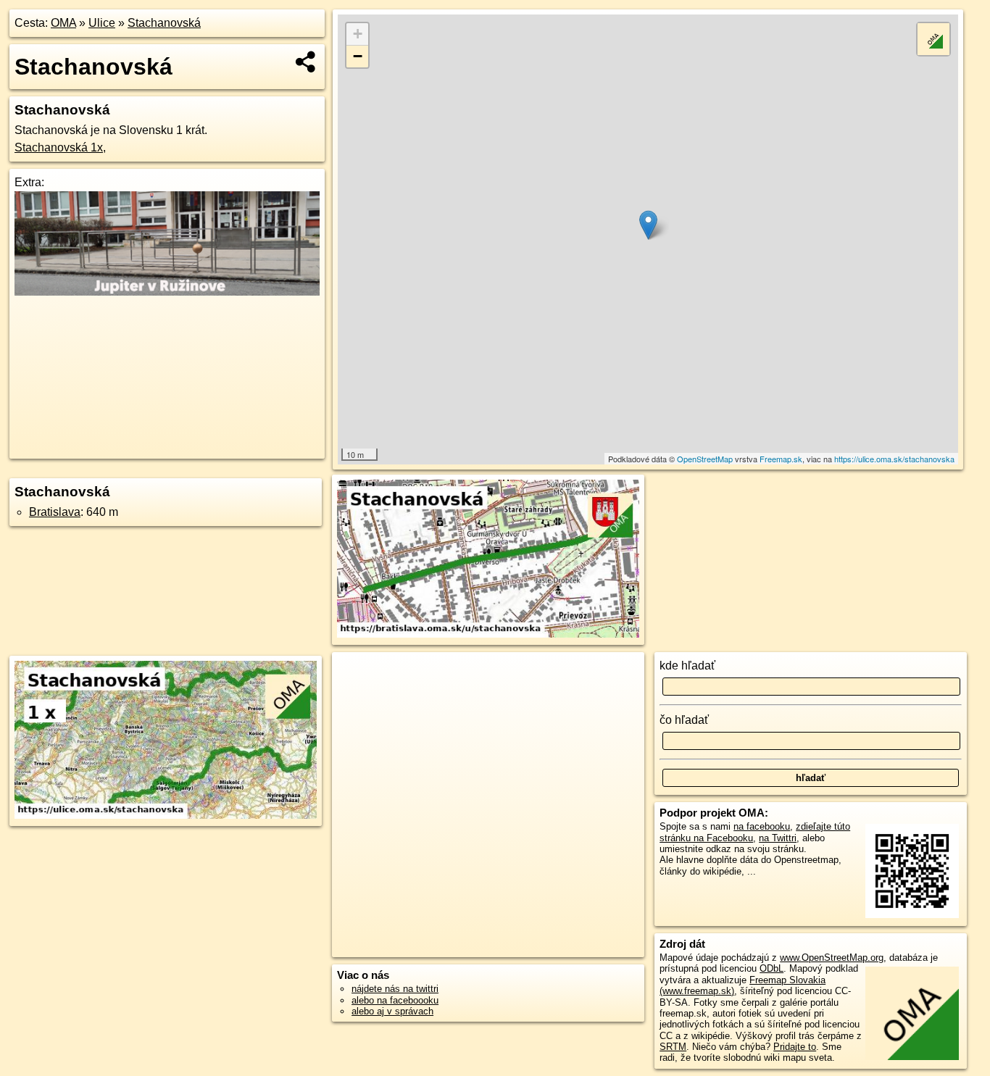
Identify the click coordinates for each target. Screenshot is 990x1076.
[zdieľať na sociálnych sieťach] (306, 61)
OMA (63, 23)
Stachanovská (164, 23)
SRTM (673, 1046)
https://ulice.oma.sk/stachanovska (894, 458)
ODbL (771, 968)
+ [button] (357, 34)
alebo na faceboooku (395, 1000)
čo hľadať (684, 720)
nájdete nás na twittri (395, 988)
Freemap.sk (781, 458)
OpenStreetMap (705, 458)
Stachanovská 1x (58, 147)
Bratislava (54, 512)
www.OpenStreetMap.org (831, 957)
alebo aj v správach (392, 1011)
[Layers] (933, 39)
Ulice (101, 23)
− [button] (357, 56)
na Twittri (777, 838)
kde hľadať (687, 665)
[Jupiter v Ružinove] (167, 291)
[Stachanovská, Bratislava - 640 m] (488, 560)
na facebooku (761, 826)
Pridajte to (794, 1046)
